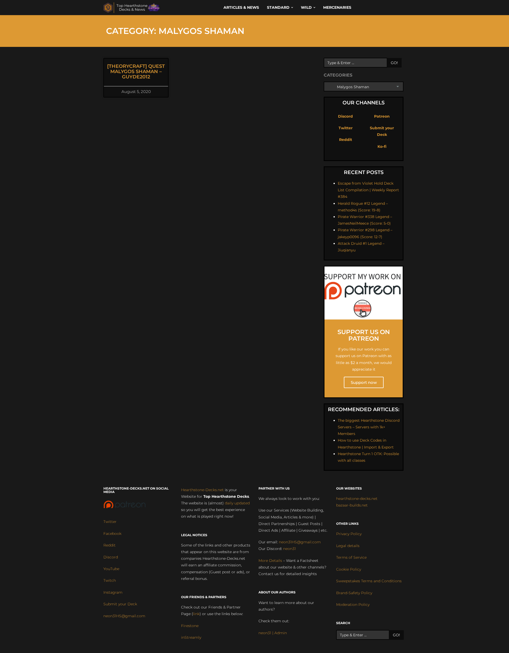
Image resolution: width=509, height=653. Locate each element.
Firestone (190, 625)
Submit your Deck (120, 604)
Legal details (347, 545)
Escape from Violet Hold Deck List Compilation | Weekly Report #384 (368, 190)
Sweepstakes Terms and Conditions (369, 581)
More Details (270, 560)
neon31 (289, 548)
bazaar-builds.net (352, 505)
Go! (394, 62)
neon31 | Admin (272, 632)
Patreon (382, 116)
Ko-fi (382, 146)
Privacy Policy (349, 533)
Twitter (346, 128)
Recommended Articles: (364, 409)
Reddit (345, 139)
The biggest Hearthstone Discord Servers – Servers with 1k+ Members (369, 427)
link (196, 613)
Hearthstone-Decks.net (202, 489)
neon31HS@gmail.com (124, 616)
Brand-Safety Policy (354, 592)
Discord (345, 116)
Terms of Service (351, 557)
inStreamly (191, 637)
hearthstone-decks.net (357, 498)
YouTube (111, 568)
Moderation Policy (353, 604)
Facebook (112, 533)
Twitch (109, 580)
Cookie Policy (348, 569)
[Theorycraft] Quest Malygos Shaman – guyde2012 (136, 71)
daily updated (237, 503)
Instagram (112, 592)
